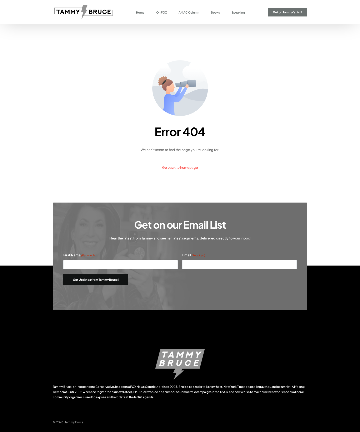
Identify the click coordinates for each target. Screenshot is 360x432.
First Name (79, 255)
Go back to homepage (180, 167)
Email (193, 255)
